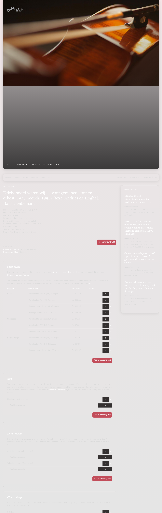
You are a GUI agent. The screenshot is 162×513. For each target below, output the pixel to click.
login (155, 177)
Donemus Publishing (56, 390)
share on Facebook (124, 177)
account (48, 165)
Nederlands (148, 177)
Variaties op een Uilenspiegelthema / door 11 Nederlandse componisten (139, 198)
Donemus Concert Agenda (18, 275)
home (10, 165)
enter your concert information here (65, 272)
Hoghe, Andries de (11, 250)
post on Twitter (137, 177)
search (36, 165)
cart (59, 165)
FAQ (90, 284)
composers (22, 165)
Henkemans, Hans (11, 252)
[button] (106, 242)
